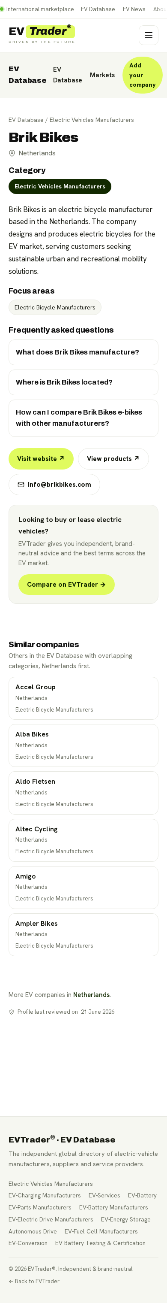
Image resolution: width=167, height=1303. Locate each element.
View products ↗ (113, 459)
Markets (102, 75)
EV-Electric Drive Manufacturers (51, 1219)
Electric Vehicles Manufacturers (92, 120)
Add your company (142, 74)
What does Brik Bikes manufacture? (77, 352)
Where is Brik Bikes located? (64, 382)
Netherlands (91, 995)
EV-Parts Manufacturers (40, 1207)
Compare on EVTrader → (66, 584)
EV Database (98, 9)
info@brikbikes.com (59, 484)
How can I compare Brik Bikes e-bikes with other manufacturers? (79, 418)
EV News (134, 9)
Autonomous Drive (33, 1231)
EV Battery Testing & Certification (100, 1243)
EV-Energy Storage (126, 1219)
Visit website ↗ (41, 459)
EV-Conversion (28, 1243)
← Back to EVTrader (34, 1281)
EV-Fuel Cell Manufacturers (101, 1231)
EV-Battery (142, 1195)
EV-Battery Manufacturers (113, 1207)
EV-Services (104, 1195)
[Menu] (148, 35)
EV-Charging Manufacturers (45, 1195)
